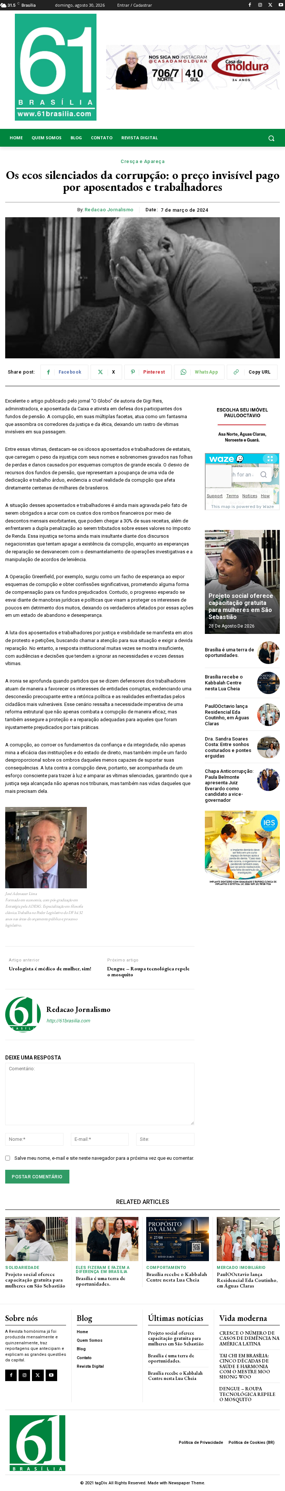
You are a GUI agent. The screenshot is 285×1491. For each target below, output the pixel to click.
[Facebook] (250, 5)
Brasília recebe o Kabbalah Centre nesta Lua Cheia (224, 682)
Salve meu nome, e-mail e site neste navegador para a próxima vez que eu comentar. (104, 1158)
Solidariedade (22, 1268)
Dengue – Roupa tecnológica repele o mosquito (148, 972)
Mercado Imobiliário (241, 1268)
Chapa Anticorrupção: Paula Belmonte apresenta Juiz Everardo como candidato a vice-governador (229, 785)
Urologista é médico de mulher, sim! (50, 969)
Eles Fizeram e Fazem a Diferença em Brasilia (103, 1270)
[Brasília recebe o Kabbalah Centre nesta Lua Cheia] (268, 683)
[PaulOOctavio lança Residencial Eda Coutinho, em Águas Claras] (268, 714)
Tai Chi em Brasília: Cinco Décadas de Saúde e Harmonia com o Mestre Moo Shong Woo (244, 1366)
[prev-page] (253, 542)
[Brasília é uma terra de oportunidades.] (268, 652)
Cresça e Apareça (142, 161)
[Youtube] (280, 5)
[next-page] (267, 542)
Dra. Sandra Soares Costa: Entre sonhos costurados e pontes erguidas (228, 747)
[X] (270, 5)
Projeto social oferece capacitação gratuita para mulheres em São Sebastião (241, 606)
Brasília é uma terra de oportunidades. (229, 652)
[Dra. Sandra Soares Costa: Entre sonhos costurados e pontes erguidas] (268, 747)
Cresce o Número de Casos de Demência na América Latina (249, 1338)
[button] (249, 138)
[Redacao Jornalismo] (23, 1014)
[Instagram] (260, 5)
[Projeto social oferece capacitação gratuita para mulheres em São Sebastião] (242, 582)
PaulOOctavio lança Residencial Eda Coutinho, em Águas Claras (227, 714)
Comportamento (166, 1268)
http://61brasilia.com (68, 1020)
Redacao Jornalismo (109, 209)
